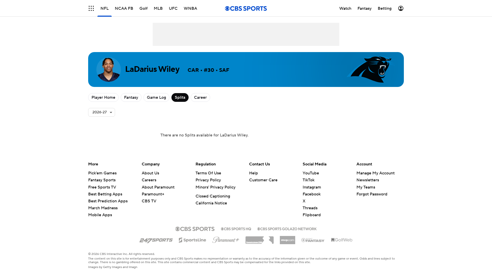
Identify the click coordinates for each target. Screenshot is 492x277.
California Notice (211, 203)
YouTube (311, 173)
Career (200, 97)
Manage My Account (375, 173)
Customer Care (263, 180)
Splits (180, 97)
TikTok (308, 180)
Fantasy (131, 97)
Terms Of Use (208, 173)
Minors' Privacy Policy (215, 187)
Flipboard (312, 214)
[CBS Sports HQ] (236, 228)
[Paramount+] (225, 238)
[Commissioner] (259, 238)
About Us (150, 173)
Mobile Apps (100, 214)
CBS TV (149, 201)
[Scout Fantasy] (313, 239)
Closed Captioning (213, 196)
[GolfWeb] (342, 240)
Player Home (103, 97)
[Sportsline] (192, 239)
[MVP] (287, 238)
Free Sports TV (102, 187)
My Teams (365, 187)
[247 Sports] (156, 239)
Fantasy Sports (102, 180)
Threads (310, 208)
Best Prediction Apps (108, 201)
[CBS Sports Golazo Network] (287, 228)
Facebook (312, 194)
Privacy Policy (208, 180)
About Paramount (158, 187)
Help (253, 173)
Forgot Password (371, 194)
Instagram (312, 187)
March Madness (103, 208)
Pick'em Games (102, 173)
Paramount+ (153, 194)
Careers (149, 180)
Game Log (156, 97)
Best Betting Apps (105, 194)
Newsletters (367, 180)
